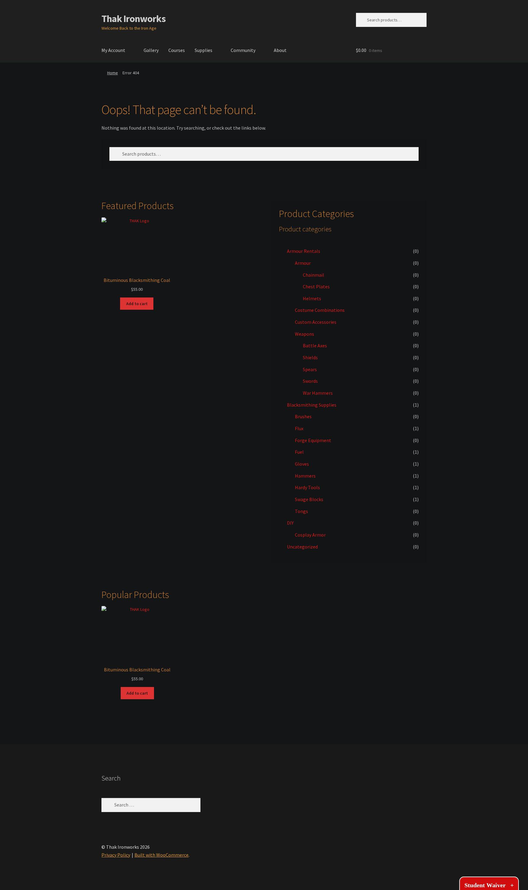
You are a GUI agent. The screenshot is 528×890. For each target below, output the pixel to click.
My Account (113, 50)
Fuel (299, 452)
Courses (176, 50)
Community (243, 50)
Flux (299, 428)
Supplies (203, 50)
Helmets (312, 298)
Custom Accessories (315, 322)
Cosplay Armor (310, 535)
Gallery (151, 50)
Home (112, 73)
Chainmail (313, 275)
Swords (310, 381)
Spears (310, 369)
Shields (310, 357)
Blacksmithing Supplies (311, 405)
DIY (290, 523)
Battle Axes (315, 345)
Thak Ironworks (133, 19)
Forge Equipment (313, 440)
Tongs (301, 511)
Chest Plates (316, 286)
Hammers (305, 476)
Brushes (303, 416)
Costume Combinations (320, 310)
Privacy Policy (115, 855)
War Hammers (318, 393)
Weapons (304, 334)
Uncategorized (302, 547)
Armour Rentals (303, 251)
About (280, 50)
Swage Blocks (309, 499)
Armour (303, 263)
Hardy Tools (307, 487)
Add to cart (137, 303)
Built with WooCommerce (161, 855)
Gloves (302, 464)
